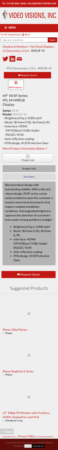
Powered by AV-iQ (45, 436)
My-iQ (27, 34)
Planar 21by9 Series (15, 329)
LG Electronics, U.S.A (16, 50)
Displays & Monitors (15, 46)
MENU (12, 27)
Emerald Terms (9, 436)
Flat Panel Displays (41, 46)
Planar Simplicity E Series (18, 371)
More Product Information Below (24, 148)
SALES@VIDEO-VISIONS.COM (42, 3)
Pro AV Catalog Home (11, 34)
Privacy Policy (26, 436)
